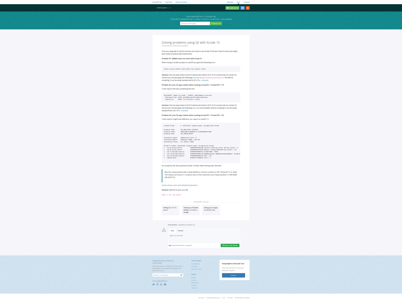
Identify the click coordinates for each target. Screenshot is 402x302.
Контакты (201, 298)
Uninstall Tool (157, 2)
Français (194, 285)
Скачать (233, 275)
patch (195, 77)
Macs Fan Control (181, 2)
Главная (247, 2)
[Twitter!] (154, 284)
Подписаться (233, 8)
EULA (223, 298)
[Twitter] (242, 8)
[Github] (158, 284)
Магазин (230, 2)
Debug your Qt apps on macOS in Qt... (211, 209)
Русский (193, 288)
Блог (238, 2)
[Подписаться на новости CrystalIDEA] (165, 284)
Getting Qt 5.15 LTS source (169, 209)
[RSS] (248, 8)
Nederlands (195, 283)
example (205, 80)
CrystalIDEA (246, 298)
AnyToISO (168, 2)
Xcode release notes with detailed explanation (180, 185)
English (193, 277)
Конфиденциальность (213, 298)
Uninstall (230, 298)
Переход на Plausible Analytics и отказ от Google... (191, 210)
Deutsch (193, 280)
